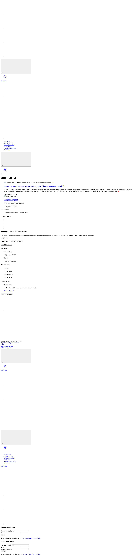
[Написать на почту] (18, 57)
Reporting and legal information (10, 343)
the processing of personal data (31, 538)
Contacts (6, 150)
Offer (2, 344)
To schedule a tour (6, 244)
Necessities (7, 141)
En (5, 77)
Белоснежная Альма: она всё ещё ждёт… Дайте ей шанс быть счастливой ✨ (34, 186)
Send (2, 535)
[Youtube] (18, 43)
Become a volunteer (6, 294)
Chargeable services (10, 148)
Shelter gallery (8, 143)
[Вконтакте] (18, 14)
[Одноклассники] (18, 29)
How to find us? (9, 291)
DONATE (4, 80)
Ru (5, 76)
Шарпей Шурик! (11, 200)
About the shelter (9, 145)
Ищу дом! (7, 146)
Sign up (3, 551)
